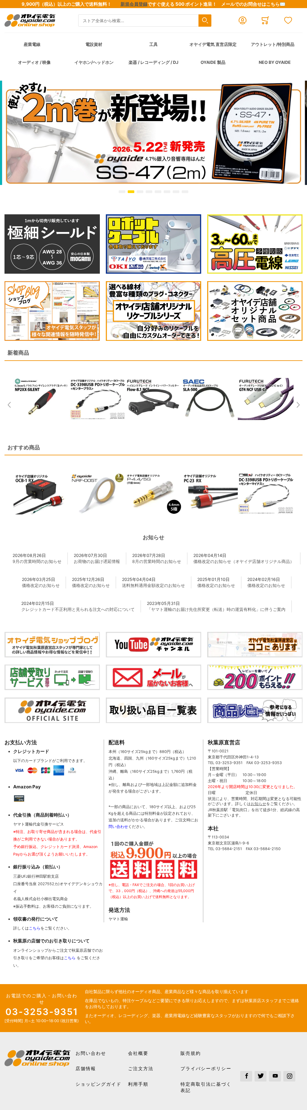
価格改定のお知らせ (41, 585)
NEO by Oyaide (275, 62)
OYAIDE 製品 (213, 62)
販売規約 (190, 1053)
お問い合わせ (91, 1053)
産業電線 (32, 44)
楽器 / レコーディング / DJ (153, 62)
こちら (34, 928)
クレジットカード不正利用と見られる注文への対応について (78, 609)
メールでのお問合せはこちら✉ (253, 4)
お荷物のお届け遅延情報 (97, 561)
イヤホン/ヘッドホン (94, 62)
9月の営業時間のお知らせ (37, 561)
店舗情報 (86, 1068)
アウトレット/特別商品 (272, 44)
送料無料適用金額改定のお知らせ (153, 585)
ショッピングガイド (98, 1084)
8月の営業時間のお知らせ (156, 561)
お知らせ (153, 537)
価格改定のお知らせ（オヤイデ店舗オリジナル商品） (243, 561)
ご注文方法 (141, 1068)
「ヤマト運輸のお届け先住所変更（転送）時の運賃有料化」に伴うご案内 (216, 609)
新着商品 (18, 353)
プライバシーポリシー (205, 1068)
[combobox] (144, 20)
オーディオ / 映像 (34, 62)
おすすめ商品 (23, 447)
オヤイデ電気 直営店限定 (213, 44)
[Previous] (8, 402)
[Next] (298, 402)
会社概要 (138, 1053)
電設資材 (93, 44)
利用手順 (138, 1084)
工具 (153, 44)
